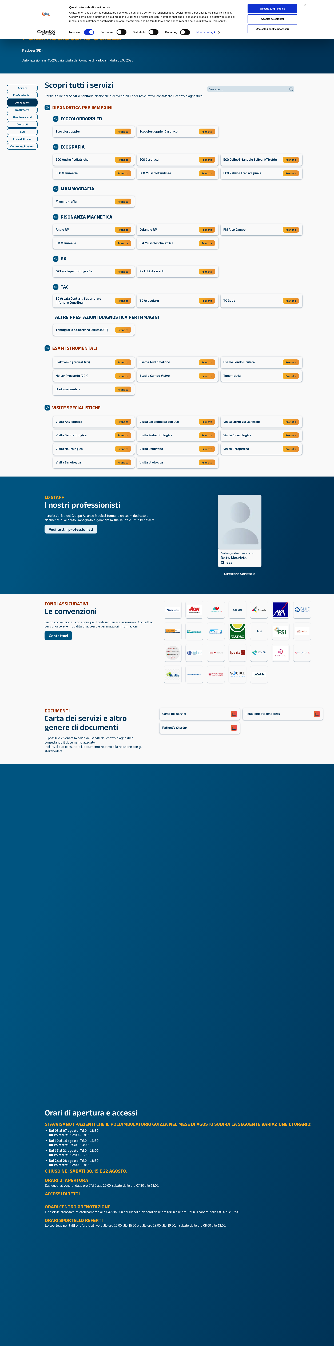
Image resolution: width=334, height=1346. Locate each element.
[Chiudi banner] (305, 5)
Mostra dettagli (205, 32)
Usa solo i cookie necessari (272, 28)
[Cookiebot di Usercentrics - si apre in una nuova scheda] (46, 32)
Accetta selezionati (272, 18)
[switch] (121, 32)
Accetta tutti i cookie (272, 8)
